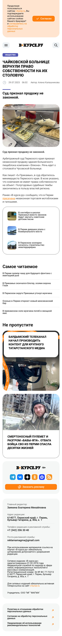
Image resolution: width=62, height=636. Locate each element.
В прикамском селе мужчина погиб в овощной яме (27, 312)
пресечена (9, 198)
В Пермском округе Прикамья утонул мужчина (27, 293)
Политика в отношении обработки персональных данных (25, 610)
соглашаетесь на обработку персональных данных (17, 27)
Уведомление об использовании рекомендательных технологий (24, 624)
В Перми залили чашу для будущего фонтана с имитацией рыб (27, 274)
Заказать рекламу (33, 486)
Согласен (46, 18)
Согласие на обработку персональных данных (27, 617)
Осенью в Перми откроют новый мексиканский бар (28, 302)
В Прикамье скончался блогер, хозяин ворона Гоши (27, 284)
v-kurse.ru (20, 11)
